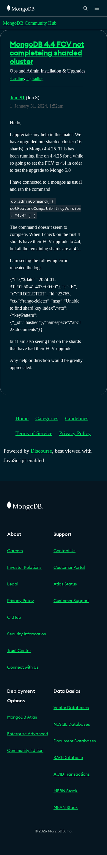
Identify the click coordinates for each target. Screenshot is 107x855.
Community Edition (25, 750)
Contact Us (64, 550)
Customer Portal (69, 567)
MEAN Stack (66, 807)
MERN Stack (66, 790)
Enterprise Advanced (27, 733)
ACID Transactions (72, 774)
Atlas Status (65, 584)
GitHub (14, 617)
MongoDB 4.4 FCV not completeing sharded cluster (47, 53)
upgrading (34, 78)
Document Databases (75, 741)
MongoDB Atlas (22, 717)
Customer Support (71, 600)
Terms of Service (33, 433)
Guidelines (76, 418)
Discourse (41, 451)
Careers (15, 550)
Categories (46, 418)
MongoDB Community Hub (29, 23)
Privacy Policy (75, 433)
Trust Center (19, 650)
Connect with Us (23, 667)
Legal (12, 584)
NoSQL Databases (72, 724)
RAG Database (68, 757)
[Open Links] (97, 8)
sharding (17, 78)
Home (22, 418)
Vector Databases (71, 707)
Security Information (26, 634)
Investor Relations (24, 567)
